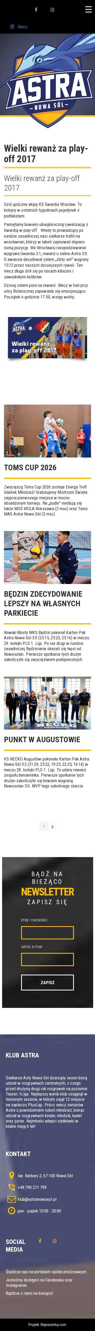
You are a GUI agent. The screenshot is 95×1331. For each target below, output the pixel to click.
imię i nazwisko (34, 919)
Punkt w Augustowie (42, 739)
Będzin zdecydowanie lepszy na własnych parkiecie (43, 603)
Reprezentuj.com (53, 1325)
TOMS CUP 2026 (30, 467)
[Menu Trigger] (88, 9)
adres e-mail (31, 946)
